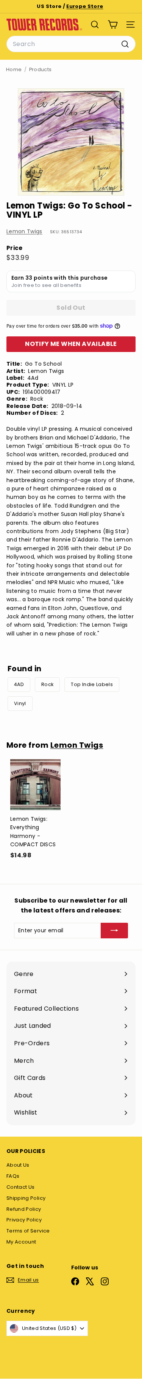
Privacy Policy (24, 1219)
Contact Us (20, 1187)
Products (40, 69)
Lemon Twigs (24, 231)
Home (14, 69)
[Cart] (113, 24)
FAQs (12, 1176)
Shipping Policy (25, 1198)
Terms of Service (28, 1230)
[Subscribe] (114, 930)
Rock (47, 684)
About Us (18, 1165)
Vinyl (20, 703)
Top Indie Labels (92, 684)
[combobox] (71, 44)
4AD (19, 684)
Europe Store (84, 6)
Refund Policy (23, 1209)
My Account (21, 1241)
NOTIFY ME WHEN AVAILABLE (71, 343)
